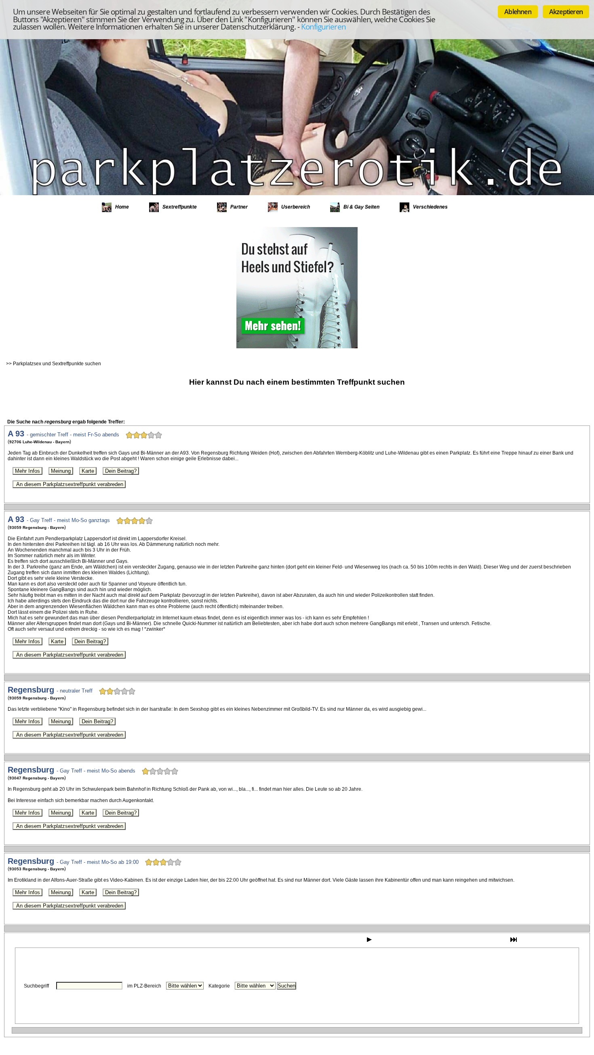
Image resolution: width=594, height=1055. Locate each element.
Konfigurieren (323, 26)
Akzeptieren (566, 11)
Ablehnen (517, 11)
